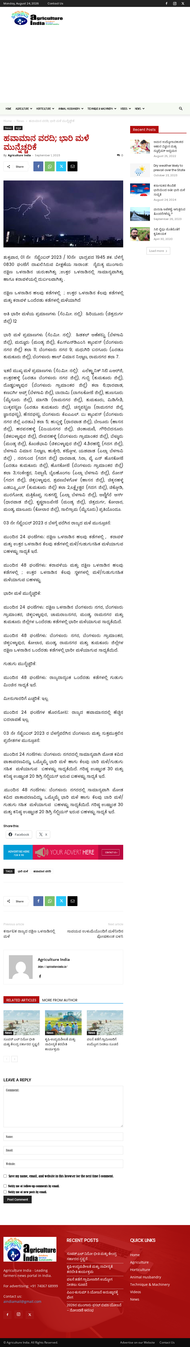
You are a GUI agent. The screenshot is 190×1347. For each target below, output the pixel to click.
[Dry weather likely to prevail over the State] (140, 170)
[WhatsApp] (50, 166)
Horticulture (43, 108)
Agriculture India (19, 155)
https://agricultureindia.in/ (52, 966)
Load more (156, 251)
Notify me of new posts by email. (27, 1192)
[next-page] (14, 1059)
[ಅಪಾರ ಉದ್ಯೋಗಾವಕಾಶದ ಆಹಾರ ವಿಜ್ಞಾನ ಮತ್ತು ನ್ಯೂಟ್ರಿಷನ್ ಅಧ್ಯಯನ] (140, 147)
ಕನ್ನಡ (18, 128)
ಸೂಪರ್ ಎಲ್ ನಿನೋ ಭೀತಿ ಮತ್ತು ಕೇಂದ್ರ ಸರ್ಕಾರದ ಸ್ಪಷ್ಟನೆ (92, 1256)
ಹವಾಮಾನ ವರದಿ (42, 871)
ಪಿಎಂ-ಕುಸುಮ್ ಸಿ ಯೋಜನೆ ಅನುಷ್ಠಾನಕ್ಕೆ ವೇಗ (92, 1294)
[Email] (72, 166)
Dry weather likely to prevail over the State (169, 167)
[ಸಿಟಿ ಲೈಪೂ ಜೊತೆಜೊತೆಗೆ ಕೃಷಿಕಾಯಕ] (140, 234)
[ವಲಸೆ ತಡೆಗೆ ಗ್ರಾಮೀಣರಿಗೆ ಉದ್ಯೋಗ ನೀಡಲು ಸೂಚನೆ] (105, 1022)
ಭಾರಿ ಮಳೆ (23, 871)
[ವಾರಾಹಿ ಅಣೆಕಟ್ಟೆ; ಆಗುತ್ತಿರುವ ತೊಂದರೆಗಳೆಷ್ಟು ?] (140, 214)
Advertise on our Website (137, 1342)
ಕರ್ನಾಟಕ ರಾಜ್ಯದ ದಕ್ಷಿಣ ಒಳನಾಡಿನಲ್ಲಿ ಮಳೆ (29, 934)
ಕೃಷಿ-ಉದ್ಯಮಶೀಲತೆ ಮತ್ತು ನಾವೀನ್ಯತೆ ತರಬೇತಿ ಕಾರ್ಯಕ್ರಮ (60, 1044)
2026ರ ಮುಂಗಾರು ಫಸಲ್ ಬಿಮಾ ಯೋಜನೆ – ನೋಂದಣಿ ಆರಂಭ (94, 1307)
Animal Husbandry (69, 108)
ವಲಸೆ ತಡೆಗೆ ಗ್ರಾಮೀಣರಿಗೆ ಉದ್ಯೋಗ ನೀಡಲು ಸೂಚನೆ (90, 1282)
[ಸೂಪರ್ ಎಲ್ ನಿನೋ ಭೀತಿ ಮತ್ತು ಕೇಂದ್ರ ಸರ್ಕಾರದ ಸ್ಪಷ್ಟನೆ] (21, 1022)
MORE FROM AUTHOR (59, 1000)
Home (8, 108)
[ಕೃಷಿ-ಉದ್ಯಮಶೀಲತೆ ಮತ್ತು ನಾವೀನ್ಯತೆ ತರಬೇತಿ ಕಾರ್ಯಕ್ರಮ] (63, 1022)
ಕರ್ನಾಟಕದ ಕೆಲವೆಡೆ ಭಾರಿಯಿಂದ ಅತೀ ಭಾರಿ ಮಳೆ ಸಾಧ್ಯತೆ (169, 190)
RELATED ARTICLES (21, 1000)
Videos (123, 108)
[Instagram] (174, 3)
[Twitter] (183, 3)
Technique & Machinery (100, 108)
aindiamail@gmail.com (22, 1301)
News (138, 108)
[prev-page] (6, 1059)
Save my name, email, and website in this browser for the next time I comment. (61, 1176)
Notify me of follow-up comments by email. (33, 1186)
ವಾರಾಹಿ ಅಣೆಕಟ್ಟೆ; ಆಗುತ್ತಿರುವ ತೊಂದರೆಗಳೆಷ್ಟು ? (169, 211)
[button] (181, 108)
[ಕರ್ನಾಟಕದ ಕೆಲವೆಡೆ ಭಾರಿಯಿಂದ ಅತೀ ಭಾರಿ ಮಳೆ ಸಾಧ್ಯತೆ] (140, 190)
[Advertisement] (95, 65)
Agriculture (22, 108)
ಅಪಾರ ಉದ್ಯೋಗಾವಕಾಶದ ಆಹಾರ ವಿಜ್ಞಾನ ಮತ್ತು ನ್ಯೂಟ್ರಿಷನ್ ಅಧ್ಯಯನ (168, 146)
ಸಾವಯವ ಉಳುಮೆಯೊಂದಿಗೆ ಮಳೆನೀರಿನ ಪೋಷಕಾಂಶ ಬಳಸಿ (95, 934)
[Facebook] (166, 3)
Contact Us (55, 3)
